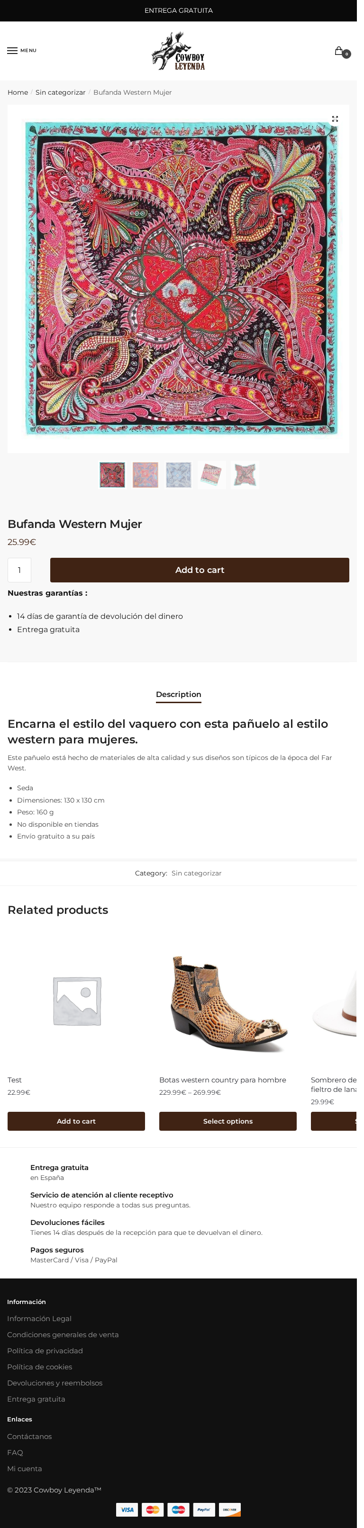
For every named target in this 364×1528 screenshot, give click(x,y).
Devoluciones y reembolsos (54, 1382)
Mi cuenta (24, 1468)
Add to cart (200, 570)
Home (18, 92)
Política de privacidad (45, 1350)
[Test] (76, 1000)
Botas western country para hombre (222, 1079)
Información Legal (39, 1318)
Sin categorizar (61, 92)
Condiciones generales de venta (63, 1334)
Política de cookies (39, 1366)
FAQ (15, 1452)
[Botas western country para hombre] (228, 1000)
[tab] (178, 687)
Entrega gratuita (36, 1398)
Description (178, 694)
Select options (228, 1121)
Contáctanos (29, 1436)
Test (15, 1079)
